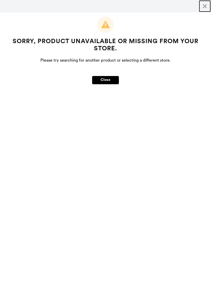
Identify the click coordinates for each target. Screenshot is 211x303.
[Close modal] (205, 6)
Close (105, 80)
